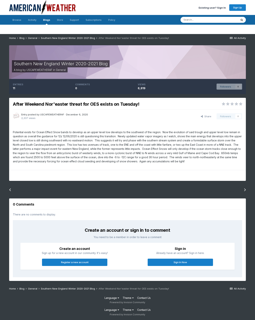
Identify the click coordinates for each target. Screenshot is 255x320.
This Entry (227, 19)
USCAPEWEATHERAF (39, 69)
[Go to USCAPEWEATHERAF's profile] (16, 116)
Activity (32, 19)
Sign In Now (180, 262)
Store (60, 19)
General (61, 69)
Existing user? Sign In (212, 7)
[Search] (242, 20)
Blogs (46, 19)
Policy (111, 19)
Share (207, 116)
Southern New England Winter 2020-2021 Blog (61, 63)
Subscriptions (94, 19)
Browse (17, 19)
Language (111, 297)
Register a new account (74, 262)
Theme (127, 297)
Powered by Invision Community (127, 302)
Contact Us (144, 297)
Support (74, 19)
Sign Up (237, 7)
